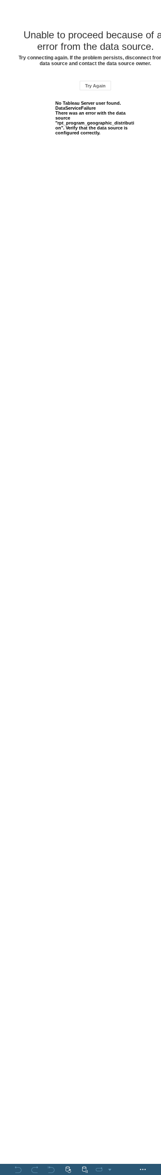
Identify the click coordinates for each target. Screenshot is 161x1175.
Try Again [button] (95, 85)
